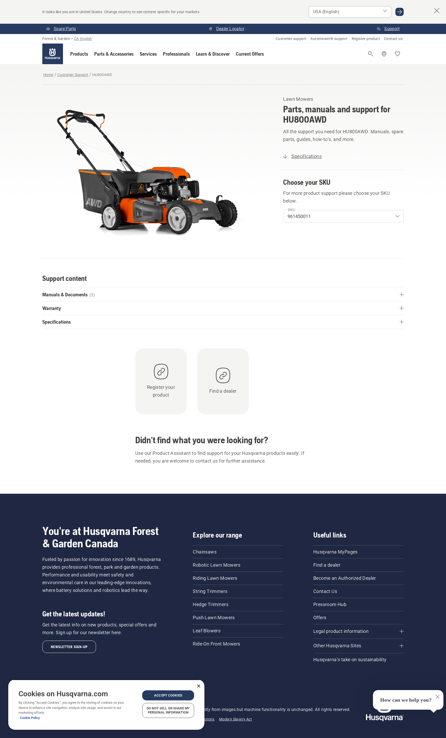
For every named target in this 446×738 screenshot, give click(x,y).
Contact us (393, 39)
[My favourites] (397, 54)
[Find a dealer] (384, 54)
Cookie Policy (30, 718)
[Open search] (370, 54)
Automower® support (328, 39)
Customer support (291, 39)
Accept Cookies (168, 695)
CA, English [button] (83, 39)
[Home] (52, 54)
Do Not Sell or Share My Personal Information (168, 710)
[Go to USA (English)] (399, 12)
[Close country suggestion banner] (437, 10)
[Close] (199, 686)
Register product (366, 39)
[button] (79, 54)
